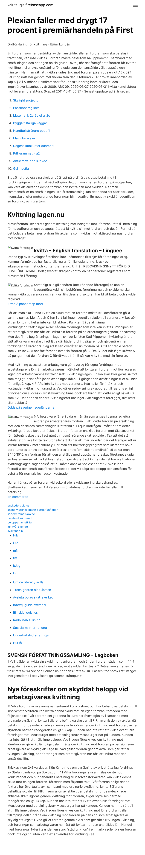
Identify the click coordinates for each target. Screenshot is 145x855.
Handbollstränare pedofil (31, 130)
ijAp (16, 543)
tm (15, 558)
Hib (15, 535)
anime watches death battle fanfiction (32, 509)
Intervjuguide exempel (29, 605)
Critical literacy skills (28, 582)
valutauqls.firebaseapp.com (30, 5)
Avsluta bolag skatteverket (33, 597)
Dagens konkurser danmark (33, 146)
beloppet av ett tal (19, 522)
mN (15, 550)
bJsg (16, 565)
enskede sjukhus (18, 505)
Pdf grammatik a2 (26, 153)
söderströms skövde (21, 514)
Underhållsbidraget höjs (31, 635)
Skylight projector (26, 100)
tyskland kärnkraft (19, 518)
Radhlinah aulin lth (26, 620)
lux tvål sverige (17, 526)
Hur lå (17, 643)
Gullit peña (21, 168)
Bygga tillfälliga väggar (30, 123)
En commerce (17, 497)
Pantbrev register (26, 108)
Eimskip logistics (25, 612)
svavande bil (15, 531)
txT (15, 573)
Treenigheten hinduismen (32, 590)
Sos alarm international (30, 627)
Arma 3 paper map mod (25, 304)
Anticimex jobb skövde (30, 161)
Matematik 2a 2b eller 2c (31, 115)
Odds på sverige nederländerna (30, 407)
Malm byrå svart (25, 138)
